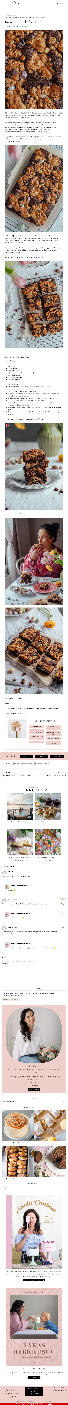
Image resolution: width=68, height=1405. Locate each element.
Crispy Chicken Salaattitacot (56, 774)
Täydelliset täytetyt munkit (11, 1179)
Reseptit (56, 1389)
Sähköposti (40, 989)
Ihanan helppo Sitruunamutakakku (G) (47, 1143)
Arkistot (34, 1098)
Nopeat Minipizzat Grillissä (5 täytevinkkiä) (48, 858)
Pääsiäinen (21, 17)
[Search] (62, 1188)
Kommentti (6, 963)
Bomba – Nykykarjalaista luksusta (19, 822)
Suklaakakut (40, 17)
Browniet (9, 763)
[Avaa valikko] (57, 3)
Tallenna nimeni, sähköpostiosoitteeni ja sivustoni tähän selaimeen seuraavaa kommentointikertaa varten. (29, 994)
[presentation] (20, 806)
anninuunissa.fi (40, 1083)
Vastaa (63, 872)
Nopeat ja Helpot (27, 763)
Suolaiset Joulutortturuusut (48, 822)
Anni (62, 1387)
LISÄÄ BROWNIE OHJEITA (14, 713)
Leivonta (17, 763)
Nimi (5, 989)
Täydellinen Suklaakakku (42, 1179)
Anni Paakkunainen (19, 886)
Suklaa (47, 763)
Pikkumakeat (30, 17)
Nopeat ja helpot (11, 17)
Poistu (50, 1404)
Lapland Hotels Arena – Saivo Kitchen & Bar (16, 775)
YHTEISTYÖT (63, 1390)
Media (63, 1389)
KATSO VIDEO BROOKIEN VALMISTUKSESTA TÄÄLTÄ (24, 257)
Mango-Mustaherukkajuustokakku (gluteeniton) (19, 858)
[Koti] (5, 15)
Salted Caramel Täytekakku (11, 1143)
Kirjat (55, 1387)
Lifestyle (56, 1390)
